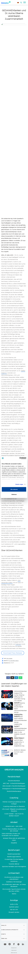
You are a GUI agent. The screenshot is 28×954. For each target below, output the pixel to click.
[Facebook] (8, 677)
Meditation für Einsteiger (14, 882)
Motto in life (14, 904)
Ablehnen (14, 494)
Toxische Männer (14, 864)
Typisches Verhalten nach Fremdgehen (14, 866)
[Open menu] (24, 2)
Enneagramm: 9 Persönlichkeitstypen (14, 788)
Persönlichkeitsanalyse (14, 791)
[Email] (12, 677)
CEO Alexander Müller (11, 581)
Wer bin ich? (14, 909)
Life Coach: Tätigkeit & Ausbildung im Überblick (14, 810)
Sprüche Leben (14, 907)
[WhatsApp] (20, 677)
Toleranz (18, 644)
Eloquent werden (14, 912)
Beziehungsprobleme (14, 856)
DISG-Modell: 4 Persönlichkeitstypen (14, 786)
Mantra (14, 894)
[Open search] (21, 2)
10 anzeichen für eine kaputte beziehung (14, 860)
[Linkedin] (16, 677)
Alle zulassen (14, 489)
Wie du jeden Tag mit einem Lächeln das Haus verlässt (14, 890)
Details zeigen (19, 484)
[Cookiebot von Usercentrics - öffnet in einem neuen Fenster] (19, 458)
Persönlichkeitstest (14, 781)
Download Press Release (12, 653)
